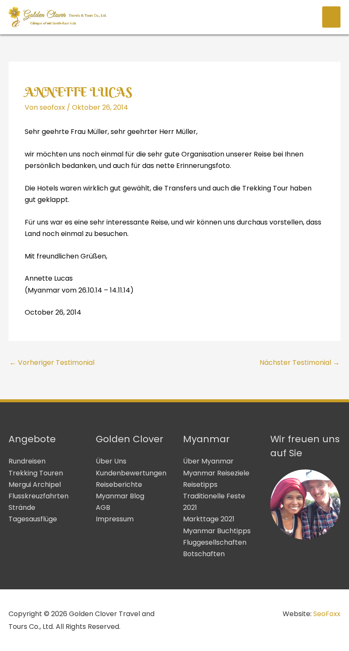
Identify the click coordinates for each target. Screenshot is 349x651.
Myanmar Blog (120, 496)
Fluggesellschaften (214, 542)
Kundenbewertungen (131, 473)
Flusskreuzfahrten (39, 496)
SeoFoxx (326, 614)
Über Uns (111, 461)
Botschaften (204, 554)
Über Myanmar (208, 461)
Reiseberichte (119, 484)
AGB (103, 507)
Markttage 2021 (209, 519)
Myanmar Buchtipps (217, 531)
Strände (22, 507)
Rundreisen (27, 461)
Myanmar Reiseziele (216, 473)
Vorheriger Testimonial (51, 362)
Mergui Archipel (35, 484)
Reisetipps (200, 484)
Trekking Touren (36, 473)
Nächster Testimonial (300, 362)
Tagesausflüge (33, 519)
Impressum (115, 519)
